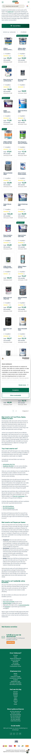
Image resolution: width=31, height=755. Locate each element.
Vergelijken (8, 53)
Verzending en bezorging (15, 684)
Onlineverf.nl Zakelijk (15, 676)
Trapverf (15, 696)
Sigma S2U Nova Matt (22, 111)
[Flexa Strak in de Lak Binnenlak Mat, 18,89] (8, 72)
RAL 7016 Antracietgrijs (15, 714)
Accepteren (15, 390)
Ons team (15, 655)
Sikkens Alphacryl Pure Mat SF (7, 49)
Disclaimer (17, 751)
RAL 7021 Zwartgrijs (15, 717)
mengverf (7, 606)
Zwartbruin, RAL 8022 (8, 466)
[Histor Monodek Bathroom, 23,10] (23, 353)
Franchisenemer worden (15, 666)
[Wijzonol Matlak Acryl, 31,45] (23, 290)
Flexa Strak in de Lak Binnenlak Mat (8, 80)
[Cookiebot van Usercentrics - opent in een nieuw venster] (22, 358)
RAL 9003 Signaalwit (15, 719)
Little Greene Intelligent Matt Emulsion (7, 267)
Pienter (15, 704)
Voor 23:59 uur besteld (8, 601)
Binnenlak (15, 693)
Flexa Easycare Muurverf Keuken (22, 142)
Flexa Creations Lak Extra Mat (7, 236)
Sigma (15, 697)
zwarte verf (10, 11)
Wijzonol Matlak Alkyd (7, 173)
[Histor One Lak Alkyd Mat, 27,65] (8, 290)
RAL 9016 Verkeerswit (15, 716)
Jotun (15, 702)
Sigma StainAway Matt (23, 205)
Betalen (15, 673)
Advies (15, 656)
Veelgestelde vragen (15, 681)
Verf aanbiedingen (15, 664)
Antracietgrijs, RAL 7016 (9, 464)
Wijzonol (16, 701)
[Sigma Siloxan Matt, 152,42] (8, 197)
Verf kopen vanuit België (15, 682)
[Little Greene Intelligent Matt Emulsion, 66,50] (8, 259)
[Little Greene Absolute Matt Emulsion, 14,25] (8, 353)
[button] (25, 411)
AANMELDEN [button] (10, 642)
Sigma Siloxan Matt (7, 205)
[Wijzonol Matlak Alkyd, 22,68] (8, 166)
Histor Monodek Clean (22, 329)
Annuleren (15, 679)
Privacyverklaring (24, 751)
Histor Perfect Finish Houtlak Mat (22, 173)
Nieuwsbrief (15, 661)
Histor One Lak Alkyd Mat (7, 298)
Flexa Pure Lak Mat (7, 329)
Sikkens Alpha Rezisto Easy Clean (22, 49)
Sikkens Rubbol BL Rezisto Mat (7, 142)
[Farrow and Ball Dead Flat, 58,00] (23, 72)
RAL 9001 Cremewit (15, 712)
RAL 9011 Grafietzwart (18, 496)
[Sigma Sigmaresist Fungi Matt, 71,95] (8, 103)
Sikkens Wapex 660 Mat (22, 267)
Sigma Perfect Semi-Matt (22, 236)
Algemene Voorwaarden (8, 751)
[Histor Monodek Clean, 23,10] (23, 321)
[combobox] (13, 6)
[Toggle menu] (2, 2)
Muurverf (15, 691)
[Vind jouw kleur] (27, 6)
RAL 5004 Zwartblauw (8, 506)
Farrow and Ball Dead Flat (22, 80)
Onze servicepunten (15, 660)
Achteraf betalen (7, 603)
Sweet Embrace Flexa (16, 720)
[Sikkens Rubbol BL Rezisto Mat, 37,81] (8, 135)
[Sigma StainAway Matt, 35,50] (23, 197)
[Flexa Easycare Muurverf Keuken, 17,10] (23, 135)
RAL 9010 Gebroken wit (15, 711)
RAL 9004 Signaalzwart (8, 508)
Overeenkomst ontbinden (15, 678)
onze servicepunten (24, 605)
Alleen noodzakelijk (15, 395)
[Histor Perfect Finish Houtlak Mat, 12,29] (23, 166)
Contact (15, 675)
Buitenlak (15, 694)
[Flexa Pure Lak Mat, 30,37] (8, 321)
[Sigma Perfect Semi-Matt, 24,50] (23, 228)
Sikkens (15, 699)
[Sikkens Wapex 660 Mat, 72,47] (23, 259)
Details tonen (22, 385)
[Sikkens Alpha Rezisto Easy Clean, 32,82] (23, 41)
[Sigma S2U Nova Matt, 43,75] (23, 103)
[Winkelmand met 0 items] (28, 2)
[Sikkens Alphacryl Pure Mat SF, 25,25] (8, 41)
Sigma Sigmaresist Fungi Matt (6, 111)
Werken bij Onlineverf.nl (15, 658)
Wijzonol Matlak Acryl (22, 298)
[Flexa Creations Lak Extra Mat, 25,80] (8, 228)
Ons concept (15, 663)
